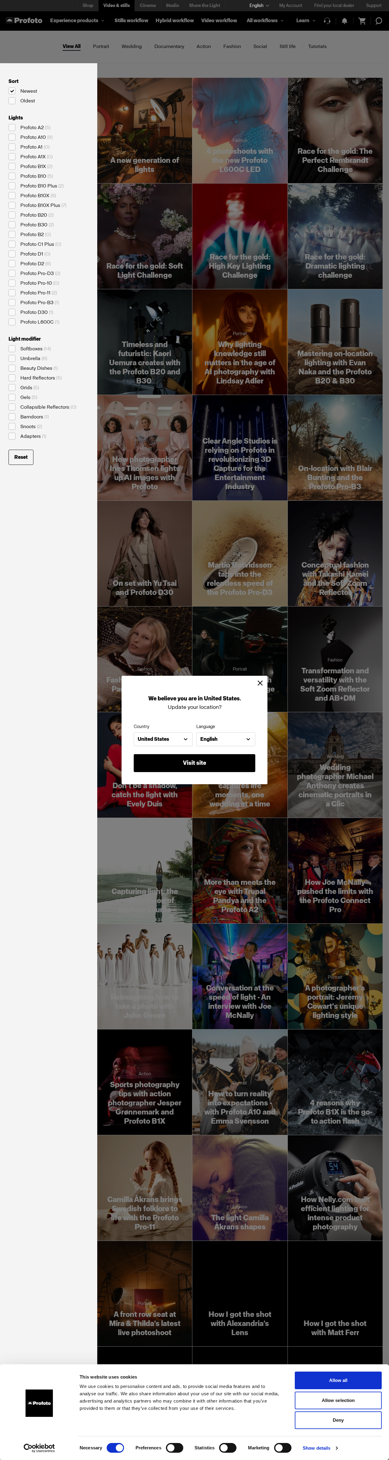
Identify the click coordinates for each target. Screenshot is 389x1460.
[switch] (174, 1448)
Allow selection (338, 1400)
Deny (338, 1420)
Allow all (338, 1380)
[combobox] (163, 739)
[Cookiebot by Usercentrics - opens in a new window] (39, 1448)
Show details (316, 1448)
